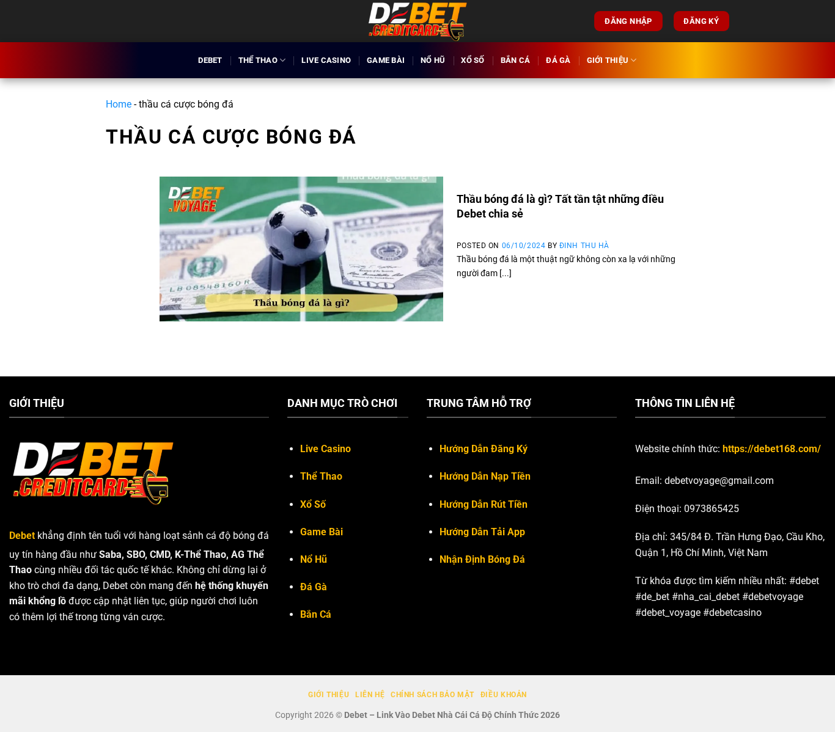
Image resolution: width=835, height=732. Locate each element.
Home (118, 104)
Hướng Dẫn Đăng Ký (484, 449)
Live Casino (326, 60)
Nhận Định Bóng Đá (482, 559)
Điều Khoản (503, 694)
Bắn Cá (516, 60)
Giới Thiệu (608, 60)
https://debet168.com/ (772, 449)
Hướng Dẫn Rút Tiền (484, 504)
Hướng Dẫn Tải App (482, 532)
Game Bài (386, 60)
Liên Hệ (369, 694)
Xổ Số (472, 60)
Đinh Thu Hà (584, 245)
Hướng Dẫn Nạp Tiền (485, 476)
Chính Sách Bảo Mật (432, 694)
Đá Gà (558, 60)
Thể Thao (258, 60)
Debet (210, 60)
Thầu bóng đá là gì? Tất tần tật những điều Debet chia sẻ (560, 205)
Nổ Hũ (433, 60)
